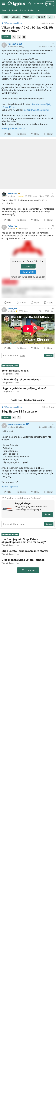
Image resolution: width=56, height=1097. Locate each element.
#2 (53, 193)
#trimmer (13, 128)
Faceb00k (13, 44)
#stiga (15, 486)
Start (4, 10)
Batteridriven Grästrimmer (36, 110)
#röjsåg (5, 128)
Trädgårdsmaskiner (34, 400)
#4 (53, 308)
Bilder (31, 10)
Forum (23, 10)
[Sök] (30, 3)
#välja (22, 128)
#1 (53, 44)
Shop (38, 10)
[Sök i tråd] (19, 37)
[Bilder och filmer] (24, 37)
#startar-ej (6, 486)
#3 (53, 226)
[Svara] (13, 37)
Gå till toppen (28, 570)
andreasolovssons (16, 424)
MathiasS (12, 193)
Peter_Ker (12, 226)
